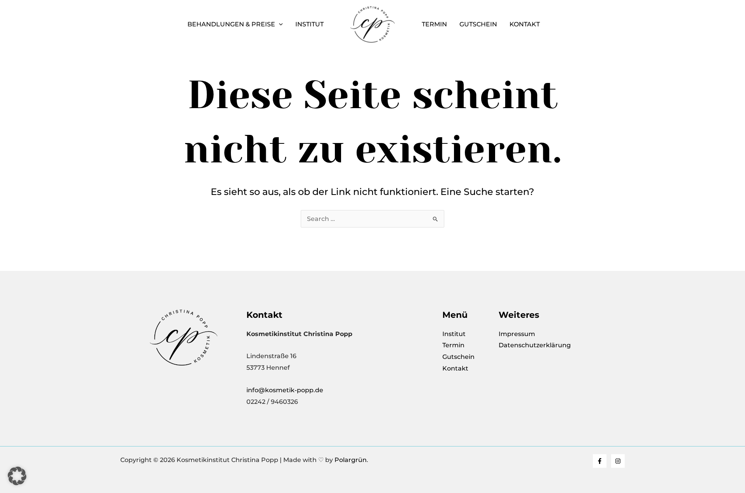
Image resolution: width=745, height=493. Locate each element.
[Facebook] (599, 461)
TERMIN (434, 24)
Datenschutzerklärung (535, 345)
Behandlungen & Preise (231, 24)
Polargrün (350, 460)
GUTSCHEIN (478, 24)
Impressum (517, 334)
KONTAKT (524, 24)
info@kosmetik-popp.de (284, 390)
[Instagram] (618, 461)
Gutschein (458, 356)
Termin (454, 345)
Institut (309, 24)
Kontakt (455, 368)
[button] (279, 24)
